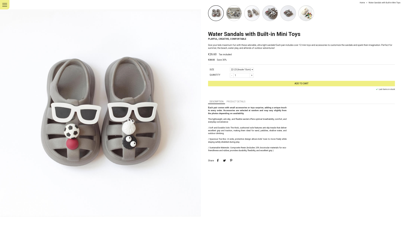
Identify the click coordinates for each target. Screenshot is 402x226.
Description (216, 101)
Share (218, 160)
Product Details (236, 101)
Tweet (224, 160)
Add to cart (302, 83)
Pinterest (231, 160)
